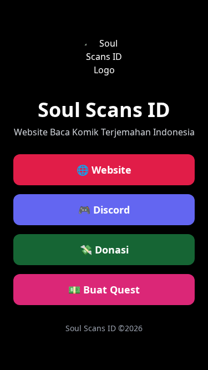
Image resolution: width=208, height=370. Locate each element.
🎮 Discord (104, 209)
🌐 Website (104, 169)
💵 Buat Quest (104, 289)
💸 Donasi (104, 249)
